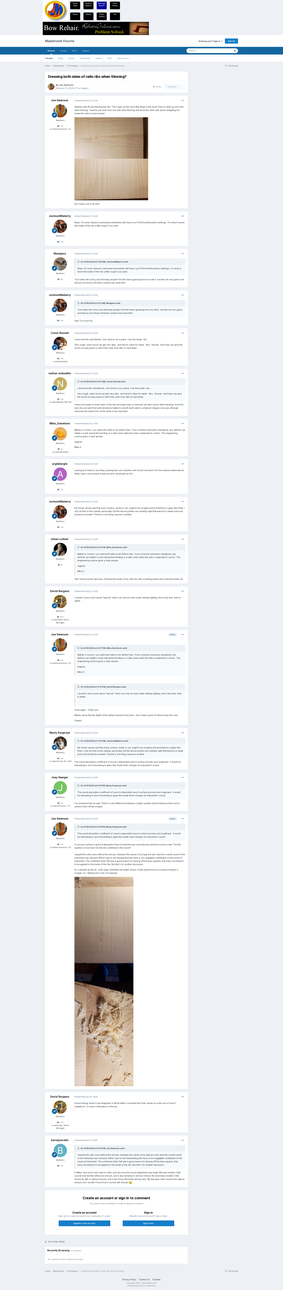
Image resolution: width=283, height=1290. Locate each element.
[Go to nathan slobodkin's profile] (60, 383)
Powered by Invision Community (141, 1286)
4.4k (61, 399)
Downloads (85, 58)
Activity (63, 51)
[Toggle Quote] (78, 262)
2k (61, 565)
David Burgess (59, 591)
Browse (51, 51)
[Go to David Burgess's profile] (60, 601)
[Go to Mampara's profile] (60, 264)
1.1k (61, 449)
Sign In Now (148, 1223)
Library (88, 14)
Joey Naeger (59, 777)
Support (85, 51)
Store (74, 51)
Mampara (60, 253)
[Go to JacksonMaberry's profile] (60, 226)
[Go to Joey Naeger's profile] (60, 787)
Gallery (99, 58)
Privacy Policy (129, 1279)
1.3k (61, 126)
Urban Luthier (60, 539)
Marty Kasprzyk (60, 732)
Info (114, 14)
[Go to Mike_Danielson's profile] (60, 433)
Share (158, 86)
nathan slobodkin (59, 373)
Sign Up (231, 41)
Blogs (60, 58)
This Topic (223, 51)
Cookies (156, 1279)
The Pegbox (82, 88)
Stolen (75, 14)
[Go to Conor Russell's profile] (60, 343)
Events (72, 58)
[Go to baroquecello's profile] (60, 1150)
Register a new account (84, 1223)
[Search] (235, 50)
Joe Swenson (66, 85)
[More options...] (183, 100)
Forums (49, 58)
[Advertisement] (202, 116)
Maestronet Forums (59, 41)
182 (61, 279)
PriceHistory (115, 4)
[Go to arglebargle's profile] (60, 474)
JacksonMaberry (60, 215)
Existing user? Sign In (210, 41)
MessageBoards (101, 4)
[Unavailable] (111, 137)
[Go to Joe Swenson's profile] (51, 86)
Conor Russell (60, 332)
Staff (109, 58)
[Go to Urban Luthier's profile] (60, 549)
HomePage (75, 4)
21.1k (61, 617)
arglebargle (59, 463)
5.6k (61, 241)
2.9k (61, 358)
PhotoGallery (102, 15)
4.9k (61, 758)
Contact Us (144, 1279)
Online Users (123, 58)
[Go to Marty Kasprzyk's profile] (60, 743)
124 (61, 803)
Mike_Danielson (60, 423)
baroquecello (59, 1140)
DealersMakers (88, 4)
